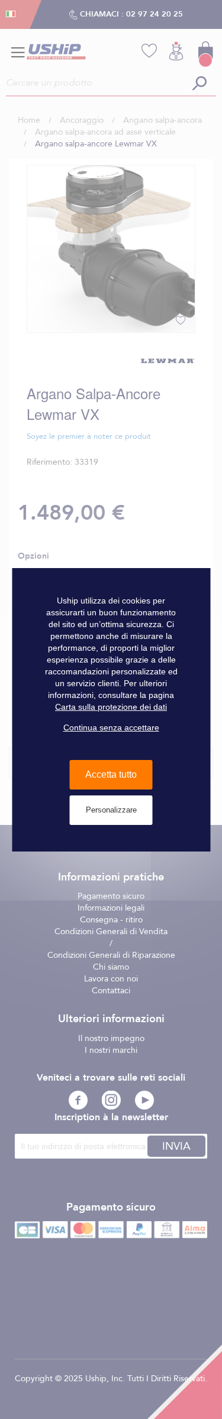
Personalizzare (111, 809)
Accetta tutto (111, 774)
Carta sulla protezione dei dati (111, 707)
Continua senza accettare (111, 727)
